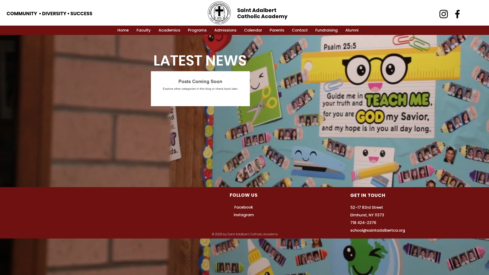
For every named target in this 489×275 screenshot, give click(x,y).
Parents (92, 230)
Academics (96, 215)
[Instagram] (443, 14)
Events (120, 215)
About (91, 207)
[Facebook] (457, 14)
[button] (144, 30)
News (119, 207)
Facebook (243, 207)
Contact (122, 230)
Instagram (244, 215)
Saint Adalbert (256, 10)
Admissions (125, 222)
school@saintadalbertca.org (377, 230)
